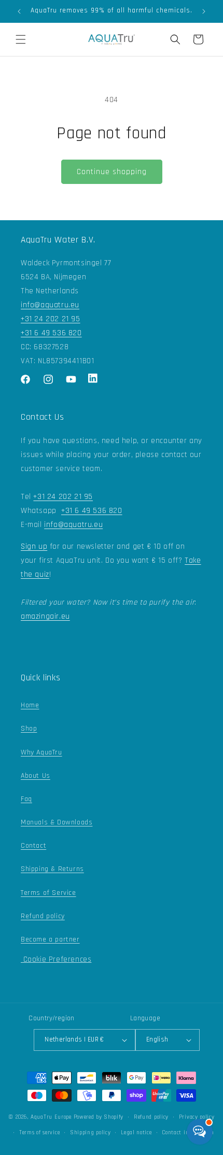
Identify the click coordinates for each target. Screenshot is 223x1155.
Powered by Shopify (99, 1117)
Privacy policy (197, 1117)
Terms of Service (48, 892)
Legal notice (136, 1132)
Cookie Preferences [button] (56, 959)
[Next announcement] (203, 11)
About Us (35, 775)
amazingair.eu (45, 616)
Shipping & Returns (52, 869)
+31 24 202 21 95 (50, 319)
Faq (26, 799)
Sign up (34, 546)
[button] (20, 39)
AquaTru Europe (51, 1117)
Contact (33, 845)
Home (30, 705)
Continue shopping (112, 172)
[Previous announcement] (19, 11)
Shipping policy (90, 1132)
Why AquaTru (41, 752)
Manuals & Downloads (56, 822)
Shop (29, 728)
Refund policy (43, 916)
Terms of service (39, 1132)
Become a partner (50, 939)
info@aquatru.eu (50, 305)
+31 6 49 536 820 (51, 333)
